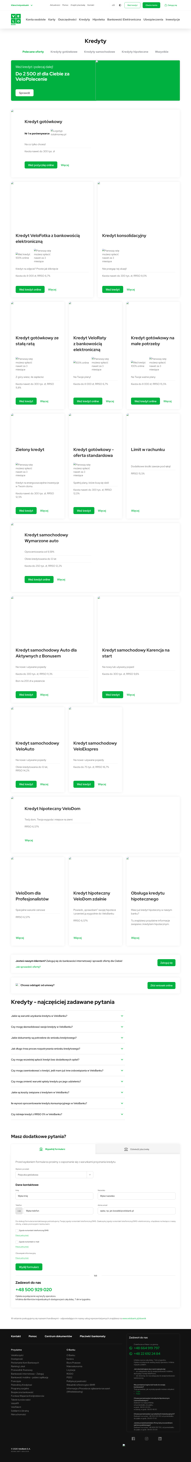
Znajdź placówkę (78, 5)
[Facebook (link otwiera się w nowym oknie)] (133, 1438)
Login (138, 1391)
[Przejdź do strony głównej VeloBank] (16, 19)
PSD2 (69, 1377)
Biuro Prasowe (74, 1362)
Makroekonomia (74, 1366)
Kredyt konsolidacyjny (124, 235)
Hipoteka (99, 19)
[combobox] (54, 1174)
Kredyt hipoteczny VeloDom (52, 808)
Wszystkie (161, 52)
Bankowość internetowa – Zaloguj (27, 1373)
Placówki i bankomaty (92, 1336)
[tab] (53, 1149)
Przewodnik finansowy (22, 1370)
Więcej (65, 165)
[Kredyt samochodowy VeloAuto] (37, 721)
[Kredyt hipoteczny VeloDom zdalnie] (95, 871)
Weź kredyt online (30, 289)
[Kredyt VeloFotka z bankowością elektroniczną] (52, 205)
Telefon (19, 1205)
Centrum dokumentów (58, 1336)
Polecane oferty (33, 52)
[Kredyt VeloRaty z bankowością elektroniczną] (95, 316)
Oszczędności (67, 19)
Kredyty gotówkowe (64, 52)
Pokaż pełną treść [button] (22, 1235)
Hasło (138, 1394)
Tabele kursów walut (20, 1399)
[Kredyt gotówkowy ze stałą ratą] (37, 316)
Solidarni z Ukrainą (20, 1410)
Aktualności (55, 5)
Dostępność (17, 1358)
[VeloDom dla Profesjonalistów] (37, 871)
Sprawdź (24, 93)
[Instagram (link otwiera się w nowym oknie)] (146, 1438)
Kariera (70, 1358)
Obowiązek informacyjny (26, 1253)
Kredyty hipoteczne (135, 52)
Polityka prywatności (76, 1381)
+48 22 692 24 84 (147, 1353)
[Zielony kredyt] (37, 428)
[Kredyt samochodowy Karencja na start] (139, 619)
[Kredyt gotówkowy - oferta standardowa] (95, 428)
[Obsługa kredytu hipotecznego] (153, 871)
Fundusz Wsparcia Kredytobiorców (27, 1395)
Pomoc (65, 5)
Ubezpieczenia (153, 19)
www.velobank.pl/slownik (134, 1318)
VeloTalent (16, 1407)
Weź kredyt (132, 5)
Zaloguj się (172, 5)
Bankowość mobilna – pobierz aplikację (29, 1377)
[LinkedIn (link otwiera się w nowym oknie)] (160, 1438)
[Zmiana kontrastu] (120, 5)
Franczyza (16, 1381)
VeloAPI (15, 1403)
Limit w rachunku (148, 449)
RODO (70, 1373)
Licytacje (71, 1370)
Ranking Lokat (18, 1366)
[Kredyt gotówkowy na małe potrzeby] (153, 316)
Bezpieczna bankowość (22, 1392)
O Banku (71, 1355)
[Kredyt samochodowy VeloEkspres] (95, 721)
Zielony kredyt (30, 449)
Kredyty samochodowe (99, 52)
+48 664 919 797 (147, 1348)
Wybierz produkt (22, 1169)
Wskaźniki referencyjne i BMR (81, 1384)
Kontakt (90, 5)
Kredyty (84, 19)
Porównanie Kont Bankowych (25, 1362)
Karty (52, 19)
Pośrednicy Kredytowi (21, 1384)
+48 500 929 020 (34, 1289)
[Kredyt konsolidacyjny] (139, 205)
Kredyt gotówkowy (43, 121)
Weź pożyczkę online (41, 165)
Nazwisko (101, 1190)
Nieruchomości (18, 1414)
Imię (17, 1190)
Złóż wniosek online (161, 985)
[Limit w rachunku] (153, 428)
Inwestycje (173, 19)
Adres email (102, 1205)
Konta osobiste (36, 19)
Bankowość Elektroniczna (124, 19)
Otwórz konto (151, 5)
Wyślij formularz (29, 1267)
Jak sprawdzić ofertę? (28, 966)
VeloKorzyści (17, 1355)
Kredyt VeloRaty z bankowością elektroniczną (89, 343)
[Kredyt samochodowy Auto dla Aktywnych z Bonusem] (52, 619)
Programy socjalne (20, 1388)
